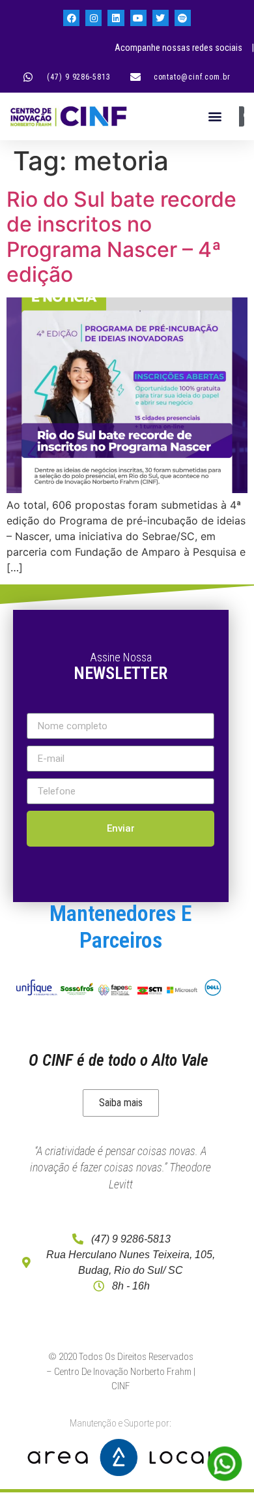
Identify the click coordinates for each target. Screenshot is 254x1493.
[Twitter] (160, 18)
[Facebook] (71, 18)
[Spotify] (183, 18)
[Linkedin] (115, 18)
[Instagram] (93, 18)
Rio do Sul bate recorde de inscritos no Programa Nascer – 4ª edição (121, 237)
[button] (214, 116)
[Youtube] (138, 18)
